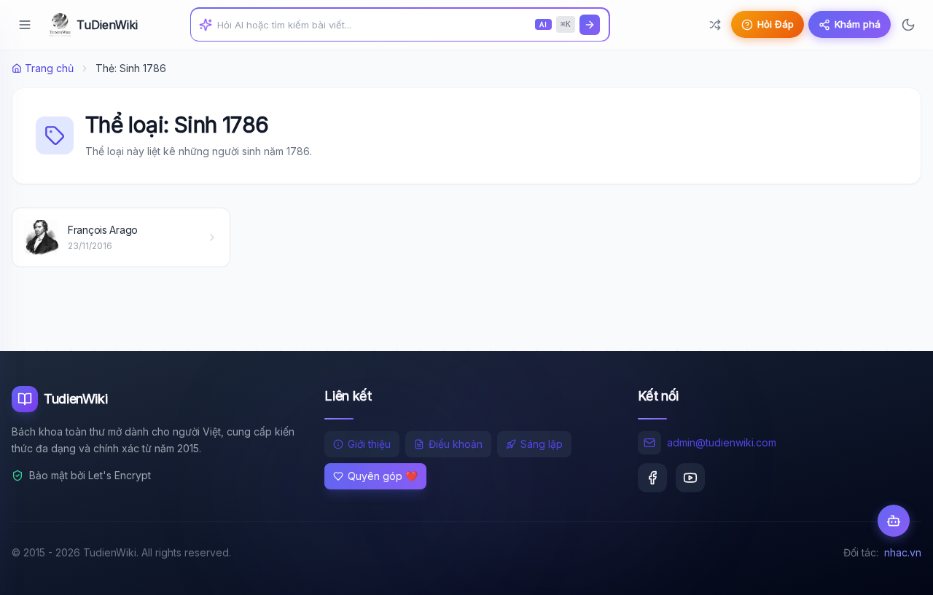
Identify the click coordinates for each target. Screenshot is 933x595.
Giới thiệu (369, 444)
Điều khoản (456, 444)
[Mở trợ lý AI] (894, 521)
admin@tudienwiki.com (721, 442)
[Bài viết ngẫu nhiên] (715, 24)
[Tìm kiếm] (589, 25)
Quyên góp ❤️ (383, 476)
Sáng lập (541, 444)
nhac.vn (902, 552)
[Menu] (25, 25)
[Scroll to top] (894, 570)
